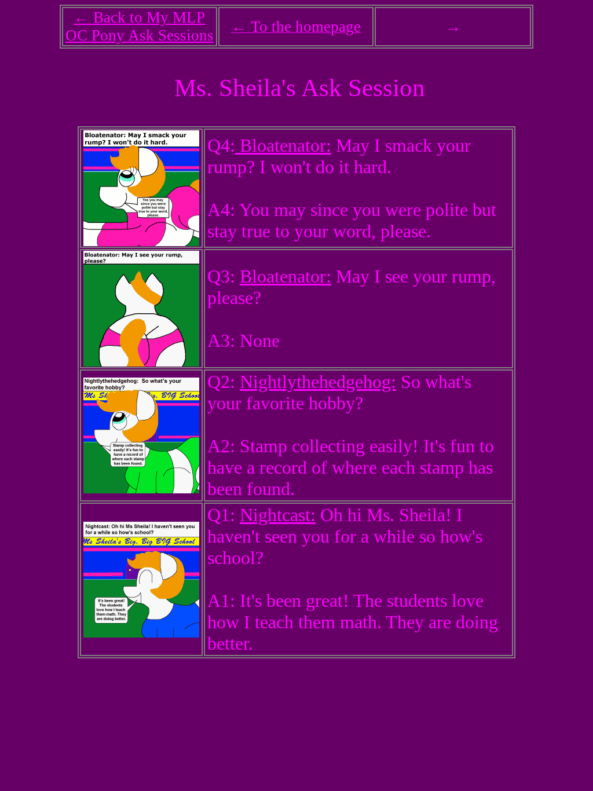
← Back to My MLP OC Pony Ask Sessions (139, 26)
